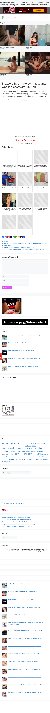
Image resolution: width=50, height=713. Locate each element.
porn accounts (40, 243)
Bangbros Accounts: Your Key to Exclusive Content (15, 521)
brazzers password (13, 445)
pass (34, 451)
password (33, 243)
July (11, 451)
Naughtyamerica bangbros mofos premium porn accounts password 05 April (24, 249)
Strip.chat (2, 48)
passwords (6, 454)
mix (16, 451)
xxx (12, 461)
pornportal (44, 454)
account (4, 443)
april (5, 243)
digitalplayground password (7, 448)
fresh (25, 243)
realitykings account (30, 459)
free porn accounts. (23, 448)
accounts (11, 443)
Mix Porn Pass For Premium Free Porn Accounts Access (16, 519)
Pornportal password (24, 456)
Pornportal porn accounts (32, 456)
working (10, 245)
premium (40, 456)
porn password (34, 454)
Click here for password (25, 140)
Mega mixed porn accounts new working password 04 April (19, 247)
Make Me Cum (29, 47)
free (15, 448)
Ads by (47, 24)
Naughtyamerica (25, 451)
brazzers (9, 243)
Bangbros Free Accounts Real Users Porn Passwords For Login (18, 517)
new (29, 243)
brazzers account (40, 443)
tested (8, 461)
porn (13, 454)
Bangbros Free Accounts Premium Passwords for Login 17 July (18, 524)
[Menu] (46, 17)
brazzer (23, 443)
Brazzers (6, 241)
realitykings (22, 459)
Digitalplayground (30, 446)
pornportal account (10, 456)
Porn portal (4, 456)
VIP (10, 461)
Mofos (19, 451)
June (13, 451)
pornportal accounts (17, 456)
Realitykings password (39, 459)
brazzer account (27, 443)
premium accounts (10, 459)
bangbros (18, 443)
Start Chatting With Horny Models (7, 47)
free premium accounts (18, 243)
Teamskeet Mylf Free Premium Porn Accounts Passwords (17, 526)
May (14, 451)
